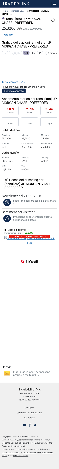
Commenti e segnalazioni (29, 412)
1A (33, 52)
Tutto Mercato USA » (13, 82)
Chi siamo (29, 407)
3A (40, 52)
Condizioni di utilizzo (10, 452)
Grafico (8, 34)
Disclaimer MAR (29, 452)
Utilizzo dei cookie (20, 455)
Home (5, 10)
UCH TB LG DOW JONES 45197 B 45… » (29, 236)
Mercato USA (17, 10)
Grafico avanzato (14, 91)
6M (26, 52)
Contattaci (29, 417)
